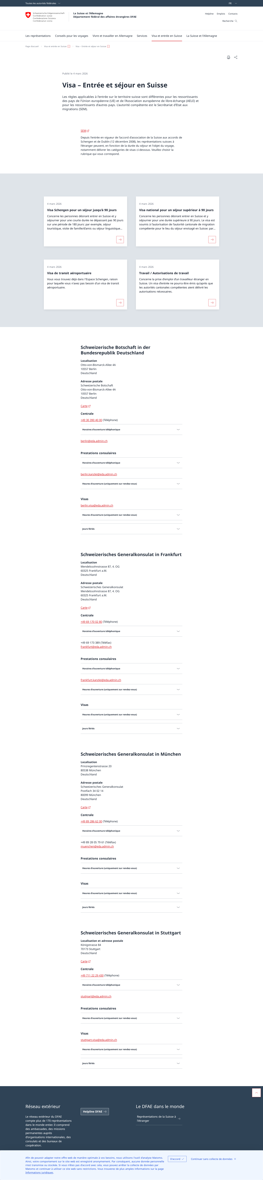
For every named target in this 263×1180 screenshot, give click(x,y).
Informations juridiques (39, 1172)
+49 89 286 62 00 (91, 821)
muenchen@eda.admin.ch (97, 846)
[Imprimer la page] (228, 57)
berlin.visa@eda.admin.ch (97, 505)
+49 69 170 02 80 (91, 622)
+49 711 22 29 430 (92, 975)
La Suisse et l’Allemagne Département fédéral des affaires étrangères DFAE (104, 15)
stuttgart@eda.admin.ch (96, 996)
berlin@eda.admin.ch (94, 441)
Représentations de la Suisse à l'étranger (156, 1119)
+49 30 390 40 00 (91, 420)
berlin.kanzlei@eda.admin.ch (99, 474)
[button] (38, 35)
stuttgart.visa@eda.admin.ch (99, 1040)
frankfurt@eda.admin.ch (96, 647)
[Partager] (235, 57)
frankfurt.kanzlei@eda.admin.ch (101, 680)
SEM (83, 130)
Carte (84, 406)
